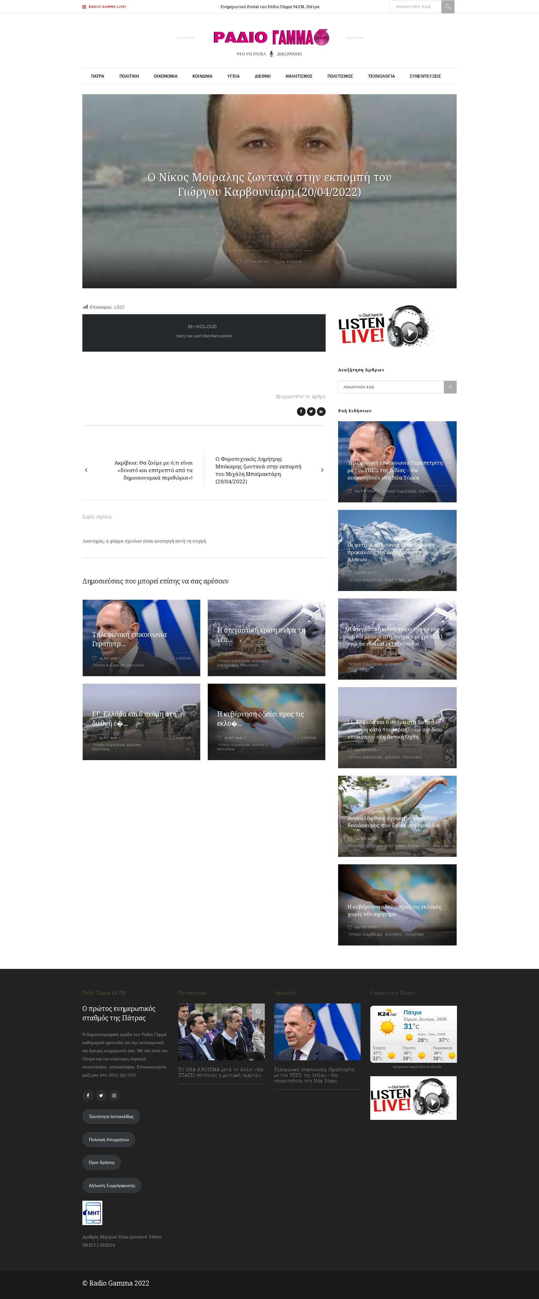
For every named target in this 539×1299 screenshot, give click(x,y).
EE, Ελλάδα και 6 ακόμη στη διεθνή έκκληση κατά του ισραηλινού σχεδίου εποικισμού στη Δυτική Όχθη (394, 729)
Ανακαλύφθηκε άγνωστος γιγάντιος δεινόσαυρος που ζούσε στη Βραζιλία (393, 821)
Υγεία (413, 580)
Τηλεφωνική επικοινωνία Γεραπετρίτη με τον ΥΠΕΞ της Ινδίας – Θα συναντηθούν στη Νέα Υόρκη (395, 470)
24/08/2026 (365, 491)
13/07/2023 (195, 1089)
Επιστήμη (395, 580)
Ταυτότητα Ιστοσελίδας (111, 1116)
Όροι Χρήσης (102, 1162)
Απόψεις (260, 661)
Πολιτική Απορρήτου (109, 1139)
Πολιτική (135, 665)
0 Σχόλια (292, 261)
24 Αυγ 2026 (108, 658)
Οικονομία (227, 665)
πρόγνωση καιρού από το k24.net (417, 1066)
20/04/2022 (255, 261)
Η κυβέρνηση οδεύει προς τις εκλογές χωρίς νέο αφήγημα (394, 910)
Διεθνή (134, 745)
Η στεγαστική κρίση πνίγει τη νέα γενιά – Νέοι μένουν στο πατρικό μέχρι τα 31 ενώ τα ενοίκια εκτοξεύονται (395, 636)
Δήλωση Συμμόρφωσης (112, 1185)
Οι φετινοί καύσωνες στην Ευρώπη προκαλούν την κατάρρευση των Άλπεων (390, 552)
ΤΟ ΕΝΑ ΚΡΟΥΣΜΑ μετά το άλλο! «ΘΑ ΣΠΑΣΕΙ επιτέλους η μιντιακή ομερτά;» (221, 1072)
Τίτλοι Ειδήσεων (108, 665)
